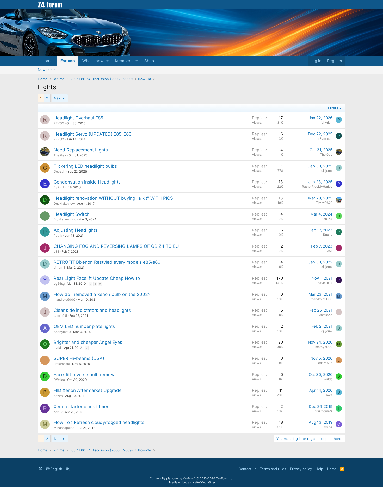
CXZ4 (328, 427)
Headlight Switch (71, 214)
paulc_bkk (325, 283)
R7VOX (59, 123)
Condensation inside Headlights (87, 182)
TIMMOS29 (324, 203)
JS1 (56, 252)
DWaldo (59, 380)
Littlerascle (62, 364)
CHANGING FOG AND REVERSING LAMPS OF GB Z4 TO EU (116, 246)
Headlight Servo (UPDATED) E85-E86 (93, 134)
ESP (57, 187)
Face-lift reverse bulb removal (85, 374)
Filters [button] (333, 108)
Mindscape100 (65, 428)
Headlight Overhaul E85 (78, 118)
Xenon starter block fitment (82, 406)
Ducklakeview (64, 203)
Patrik (58, 235)
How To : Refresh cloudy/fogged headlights (99, 422)
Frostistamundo (65, 219)
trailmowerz (323, 411)
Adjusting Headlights (75, 230)
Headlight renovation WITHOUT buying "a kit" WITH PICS (113, 198)
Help (319, 469)
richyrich (326, 122)
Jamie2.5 (60, 316)
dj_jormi (326, 171)
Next (58, 98)
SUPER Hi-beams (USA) (79, 358)
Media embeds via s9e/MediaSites (192, 482)
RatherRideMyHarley (317, 186)
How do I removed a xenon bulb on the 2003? (102, 294)
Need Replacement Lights (81, 150)
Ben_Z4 (326, 219)
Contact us (247, 469)
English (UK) (60, 469)
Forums (67, 60)
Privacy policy (301, 469)
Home (47, 60)
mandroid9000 (64, 299)
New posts (46, 69)
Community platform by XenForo (191, 478)
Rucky (327, 235)
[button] (107, 61)
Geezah (59, 171)
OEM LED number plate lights (84, 326)
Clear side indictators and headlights (92, 310)
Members (124, 60)
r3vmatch (325, 139)
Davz (328, 395)
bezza (58, 396)
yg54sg (59, 284)
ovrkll (58, 348)
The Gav (60, 155)
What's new (92, 60)
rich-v (58, 412)
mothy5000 (323, 347)
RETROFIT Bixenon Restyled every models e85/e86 (107, 262)
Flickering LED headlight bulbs (85, 166)
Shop (149, 60)
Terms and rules (273, 469)
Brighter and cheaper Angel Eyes (88, 342)
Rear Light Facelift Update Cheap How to (97, 278)
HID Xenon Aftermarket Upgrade (88, 390)
